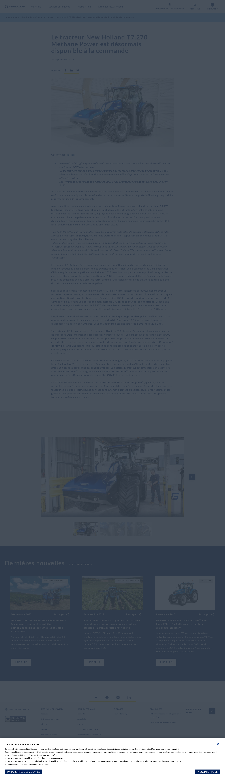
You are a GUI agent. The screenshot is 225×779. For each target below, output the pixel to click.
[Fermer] (218, 744)
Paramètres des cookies (23, 771)
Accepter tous (208, 771)
